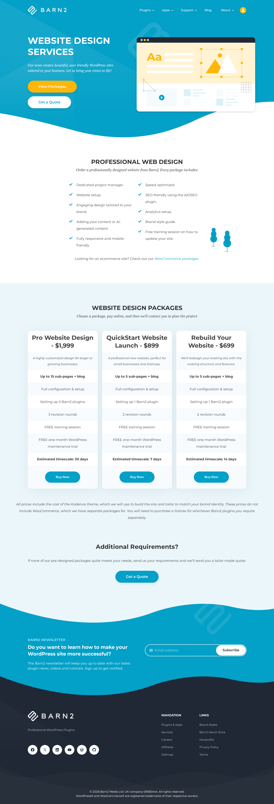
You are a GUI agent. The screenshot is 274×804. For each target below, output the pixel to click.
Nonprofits (206, 739)
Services (167, 732)
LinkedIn (57, 750)
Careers (166, 739)
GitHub (94, 750)
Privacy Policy (208, 747)
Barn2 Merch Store (212, 732)
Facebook (32, 750)
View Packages (52, 86)
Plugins (145, 10)
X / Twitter (45, 750)
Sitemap (167, 754)
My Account (243, 10)
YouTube (69, 750)
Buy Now (63, 477)
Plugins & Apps (171, 725)
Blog (208, 10)
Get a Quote (49, 102)
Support (187, 10)
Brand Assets (208, 725)
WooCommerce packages (177, 259)
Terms (203, 754)
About (225, 10)
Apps (166, 10)
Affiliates (167, 747)
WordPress (82, 750)
